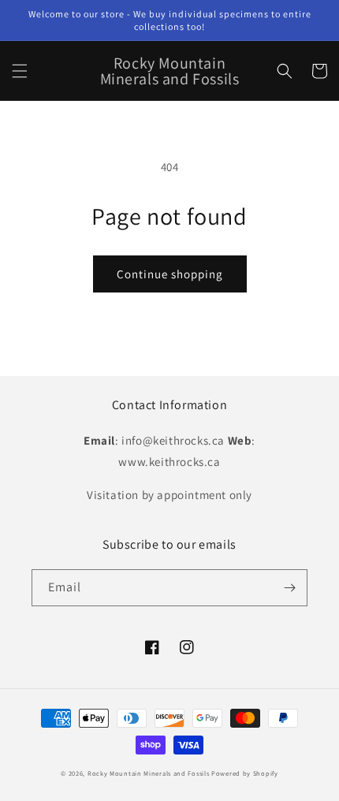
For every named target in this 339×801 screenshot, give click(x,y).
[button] (19, 71)
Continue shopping (170, 273)
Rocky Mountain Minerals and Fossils (149, 773)
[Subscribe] (289, 587)
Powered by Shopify (244, 773)
